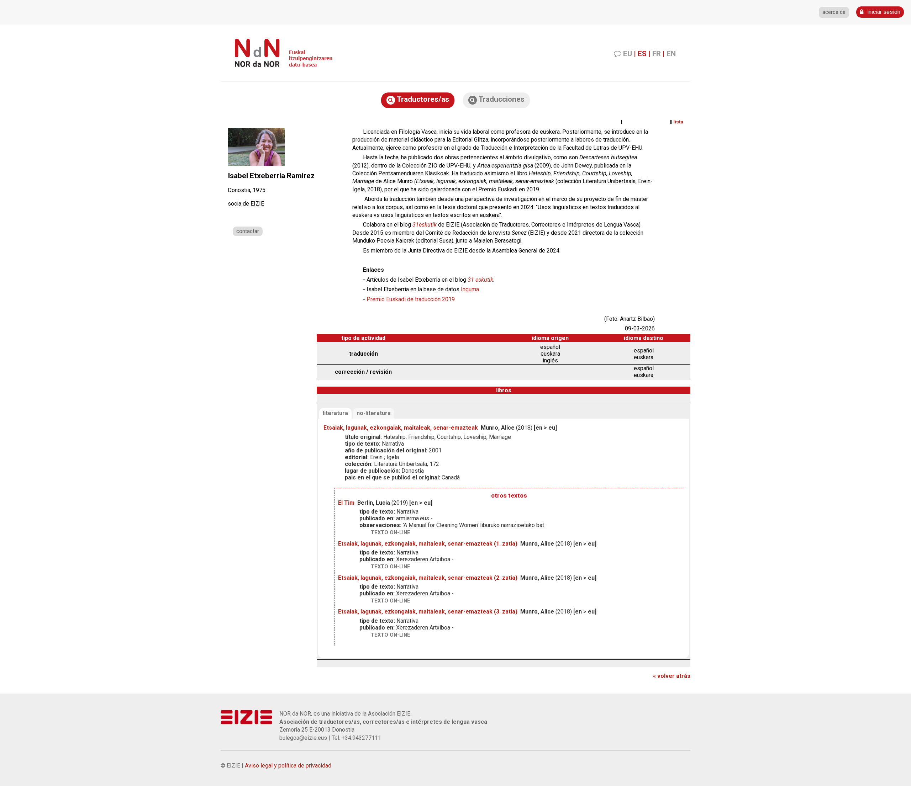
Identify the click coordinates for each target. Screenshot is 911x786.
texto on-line (390, 533)
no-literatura (374, 413)
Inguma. (470, 289)
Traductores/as (422, 99)
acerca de (834, 12)
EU (627, 53)
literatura (335, 413)
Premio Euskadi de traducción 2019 (411, 299)
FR (656, 53)
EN (671, 53)
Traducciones (501, 99)
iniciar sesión (883, 12)
